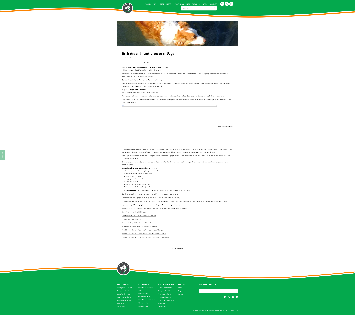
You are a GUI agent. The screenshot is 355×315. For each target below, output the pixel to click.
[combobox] (199, 8)
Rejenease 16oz (143, 306)
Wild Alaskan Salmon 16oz (146, 303)
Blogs (180, 291)
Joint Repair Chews (123, 294)
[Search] (215, 8)
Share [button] (147, 62)
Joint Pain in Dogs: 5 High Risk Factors (134, 212)
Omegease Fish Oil (123, 291)
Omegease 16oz (143, 294)
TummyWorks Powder (124, 288)
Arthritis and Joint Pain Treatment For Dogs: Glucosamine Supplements (146, 237)
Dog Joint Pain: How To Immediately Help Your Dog (139, 216)
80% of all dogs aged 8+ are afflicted (141, 76)
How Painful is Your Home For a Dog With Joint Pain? (139, 226)
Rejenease (120, 303)
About (180, 288)
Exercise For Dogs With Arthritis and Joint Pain (137, 223)
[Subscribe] (236, 291)
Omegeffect (121, 306)
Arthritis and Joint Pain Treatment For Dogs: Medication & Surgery (144, 234)
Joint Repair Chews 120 (145, 297)
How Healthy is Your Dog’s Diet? (132, 219)
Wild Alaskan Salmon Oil (125, 300)
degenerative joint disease (143, 84)
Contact (180, 294)
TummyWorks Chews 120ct (146, 300)
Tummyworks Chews (124, 297)
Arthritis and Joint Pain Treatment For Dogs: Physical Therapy (142, 230)
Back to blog (179, 248)
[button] (151, 4)
